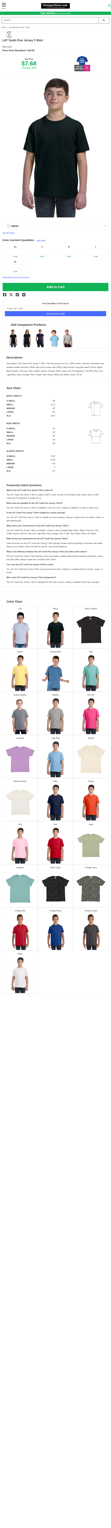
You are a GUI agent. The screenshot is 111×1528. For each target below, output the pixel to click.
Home (4, 27)
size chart (41, 240)
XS (15, 247)
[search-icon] (103, 20)
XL (15, 262)
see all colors (9, 232)
